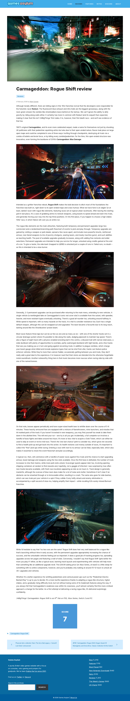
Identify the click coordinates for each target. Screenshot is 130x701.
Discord (108, 4)
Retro (99, 4)
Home (70, 4)
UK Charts (93, 685)
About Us (73, 698)
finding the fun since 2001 (36, 671)
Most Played (94, 667)
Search (42, 687)
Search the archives (16, 683)
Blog (91, 660)
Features (89, 4)
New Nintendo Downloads (99, 671)
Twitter (19, 677)
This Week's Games (96, 681)
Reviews (78, 4)
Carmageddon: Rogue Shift (19, 633)
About (118, 4)
